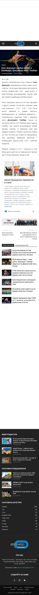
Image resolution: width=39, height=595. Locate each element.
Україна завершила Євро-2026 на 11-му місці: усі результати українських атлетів (24, 300)
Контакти (12, 589)
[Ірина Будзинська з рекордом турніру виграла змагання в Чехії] (6, 282)
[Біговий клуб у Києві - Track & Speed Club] (19, 222)
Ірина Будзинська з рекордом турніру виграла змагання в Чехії (23, 282)
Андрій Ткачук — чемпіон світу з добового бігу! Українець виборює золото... (24, 450)
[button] (36, 43)
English (27, 589)
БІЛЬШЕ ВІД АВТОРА (21, 245)
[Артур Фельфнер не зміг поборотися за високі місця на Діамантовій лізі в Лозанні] (6, 252)
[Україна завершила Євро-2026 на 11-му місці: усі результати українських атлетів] (6, 300)
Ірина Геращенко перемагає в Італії (7, 234)
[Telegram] (25, 580)
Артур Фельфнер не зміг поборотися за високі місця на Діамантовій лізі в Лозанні (24, 252)
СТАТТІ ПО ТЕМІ (8, 245)
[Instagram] (19, 580)
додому (3, 48)
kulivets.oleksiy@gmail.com (25, 567)
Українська (20, 589)
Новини (4, 65)
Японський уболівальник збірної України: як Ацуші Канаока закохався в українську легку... (25, 440)
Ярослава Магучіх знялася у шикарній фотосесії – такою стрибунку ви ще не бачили (28, 236)
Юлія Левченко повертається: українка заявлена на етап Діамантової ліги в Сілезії (24, 273)
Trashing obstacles (29, 587)
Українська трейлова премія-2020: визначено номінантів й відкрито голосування (24, 474)
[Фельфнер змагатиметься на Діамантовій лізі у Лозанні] (6, 291)
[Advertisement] (19, 20)
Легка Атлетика (8, 587)
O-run (20, 587)
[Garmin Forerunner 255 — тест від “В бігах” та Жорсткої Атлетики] (6, 460)
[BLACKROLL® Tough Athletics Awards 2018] (6, 494)
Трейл (15, 587)
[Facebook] (14, 580)
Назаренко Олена (7, 73)
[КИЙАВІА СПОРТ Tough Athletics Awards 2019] (6, 485)
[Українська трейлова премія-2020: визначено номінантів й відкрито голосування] (6, 475)
